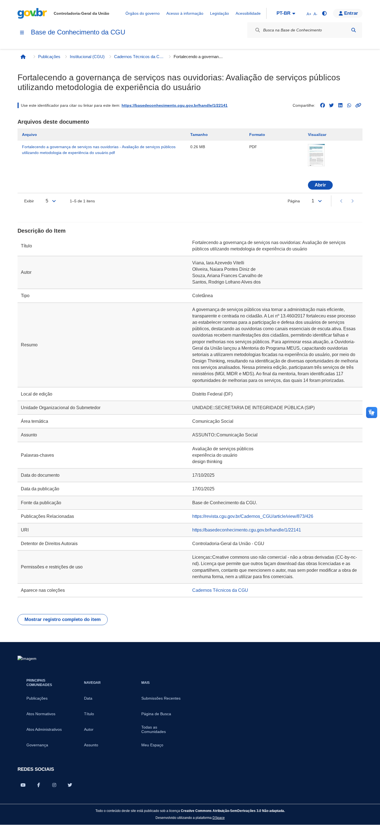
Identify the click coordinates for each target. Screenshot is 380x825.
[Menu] (22, 32)
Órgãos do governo (142, 13)
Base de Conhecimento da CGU (78, 32)
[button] (347, 13)
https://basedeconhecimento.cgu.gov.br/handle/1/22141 (175, 105)
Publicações (49, 56)
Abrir (320, 185)
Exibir (29, 201)
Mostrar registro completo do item (62, 619)
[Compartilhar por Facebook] (38, 785)
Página (294, 201)
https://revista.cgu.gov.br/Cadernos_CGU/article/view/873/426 (252, 516)
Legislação (219, 13)
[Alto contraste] (324, 13)
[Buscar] (353, 30)
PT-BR (283, 13)
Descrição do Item (42, 231)
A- (315, 14)
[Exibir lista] (54, 201)
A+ (309, 14)
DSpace (219, 817)
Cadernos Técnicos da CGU (139, 56)
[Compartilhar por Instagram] (54, 785)
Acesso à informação (184, 13)
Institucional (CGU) (87, 56)
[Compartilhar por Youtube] (23, 785)
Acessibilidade (248, 13)
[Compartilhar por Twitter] (69, 785)
